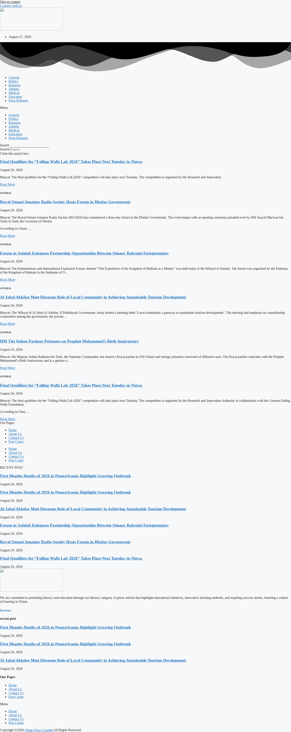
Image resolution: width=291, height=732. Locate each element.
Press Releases (18, 100)
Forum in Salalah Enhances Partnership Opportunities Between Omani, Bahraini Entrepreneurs (84, 253)
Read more (5, 610)
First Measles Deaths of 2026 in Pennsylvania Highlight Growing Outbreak (65, 476)
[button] (145, 108)
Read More (7, 184)
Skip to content (10, 2)
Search (4, 149)
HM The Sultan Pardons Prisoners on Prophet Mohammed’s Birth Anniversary (69, 341)
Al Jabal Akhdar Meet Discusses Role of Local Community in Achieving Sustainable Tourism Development (93, 297)
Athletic (14, 89)
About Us (15, 434)
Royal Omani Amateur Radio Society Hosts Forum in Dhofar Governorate (65, 202)
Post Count (16, 441)
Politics (13, 81)
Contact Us (16, 437)
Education (15, 96)
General (14, 77)
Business (14, 85)
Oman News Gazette (39, 730)
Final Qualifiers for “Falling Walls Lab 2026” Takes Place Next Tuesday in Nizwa (71, 161)
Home (13, 430)
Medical (14, 93)
